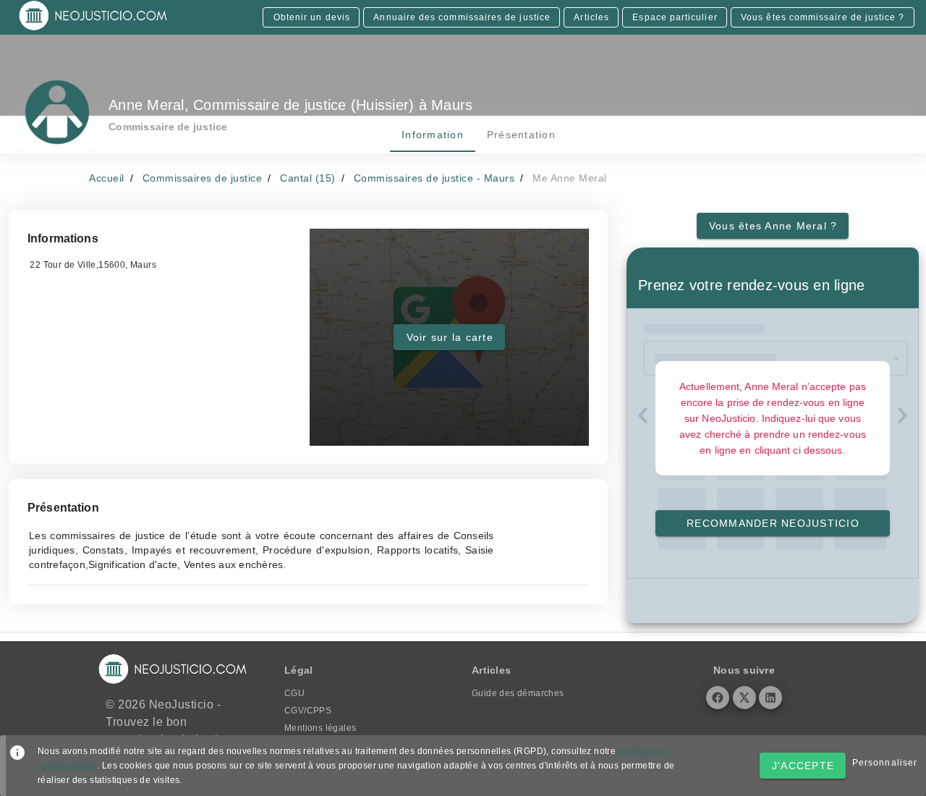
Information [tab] (433, 134)
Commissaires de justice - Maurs (434, 178)
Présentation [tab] (520, 134)
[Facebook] (717, 697)
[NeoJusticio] (93, 29)
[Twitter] (744, 697)
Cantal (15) (308, 178)
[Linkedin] (770, 697)
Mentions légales (320, 728)
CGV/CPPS (307, 711)
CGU (294, 693)
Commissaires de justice (203, 178)
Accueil (106, 178)
